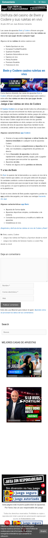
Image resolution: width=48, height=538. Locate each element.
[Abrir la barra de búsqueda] (34, 2)
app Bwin (25, 204)
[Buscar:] (24, 332)
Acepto (43, 531)
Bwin (20, 30)
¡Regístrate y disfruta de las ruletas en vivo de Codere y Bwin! (24, 228)
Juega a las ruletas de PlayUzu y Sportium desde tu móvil (25, 238)
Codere (27, 30)
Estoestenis (8, 2)
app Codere (25, 133)
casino (10, 234)
